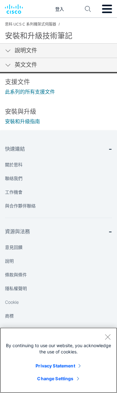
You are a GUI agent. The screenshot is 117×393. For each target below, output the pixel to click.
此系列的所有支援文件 (30, 92)
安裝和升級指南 (22, 121)
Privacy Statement (55, 365)
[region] (58, 360)
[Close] (108, 337)
